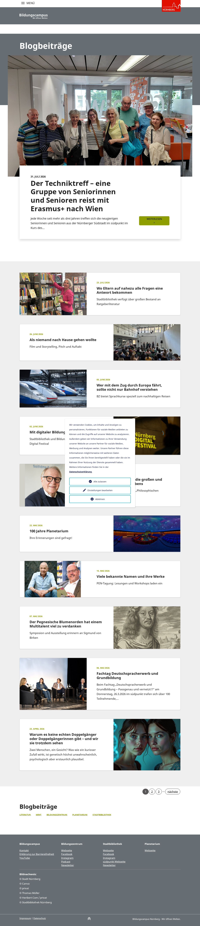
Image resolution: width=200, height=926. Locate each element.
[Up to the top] (89, 918)
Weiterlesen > (154, 220)
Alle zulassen (100, 481)
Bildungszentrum (57, 814)
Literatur (25, 814)
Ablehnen (100, 499)
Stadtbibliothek (102, 814)
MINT (39, 814)
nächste (172, 792)
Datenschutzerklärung (80, 471)
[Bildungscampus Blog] (33, 16)
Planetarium (80, 814)
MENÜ (23, 3)
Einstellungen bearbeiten (100, 490)
